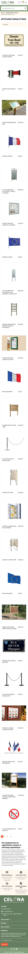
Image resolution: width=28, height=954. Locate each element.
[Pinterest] (14, 949)
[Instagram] (17, 949)
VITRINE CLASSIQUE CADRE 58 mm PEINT (7, 728)
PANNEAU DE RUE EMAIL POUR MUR (9, 661)
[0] (22, 2)
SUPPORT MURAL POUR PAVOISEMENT (8, 762)
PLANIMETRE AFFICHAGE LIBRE (9, 425)
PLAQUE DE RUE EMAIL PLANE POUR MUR (8, 55)
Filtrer (6, 24)
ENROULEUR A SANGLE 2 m (9, 89)
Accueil (3, 12)
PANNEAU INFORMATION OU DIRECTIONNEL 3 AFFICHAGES (9, 326)
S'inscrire (4, 944)
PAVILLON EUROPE (7, 593)
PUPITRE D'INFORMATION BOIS (9, 123)
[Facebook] (11, 949)
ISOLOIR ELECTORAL (8, 492)
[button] (25, 2)
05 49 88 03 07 (6, 909)
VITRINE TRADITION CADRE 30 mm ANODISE (8, 224)
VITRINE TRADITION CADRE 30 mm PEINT (8, 358)
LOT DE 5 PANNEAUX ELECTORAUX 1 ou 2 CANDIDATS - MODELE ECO (9, 292)
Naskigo (22, 952)
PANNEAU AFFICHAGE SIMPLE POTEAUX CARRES (9, 627)
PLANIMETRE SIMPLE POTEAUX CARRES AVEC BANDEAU (9, 796)
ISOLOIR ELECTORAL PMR (9, 559)
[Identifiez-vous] (19, 2)
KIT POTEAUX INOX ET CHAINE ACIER (8, 459)
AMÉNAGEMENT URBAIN (12, 12)
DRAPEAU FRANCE (7, 156)
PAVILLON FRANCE (7, 391)
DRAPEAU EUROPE (7, 257)
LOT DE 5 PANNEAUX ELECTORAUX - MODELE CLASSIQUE (8, 191)
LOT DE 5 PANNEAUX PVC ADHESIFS (9, 829)
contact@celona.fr (8, 911)
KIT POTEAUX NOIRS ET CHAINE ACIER (8, 695)
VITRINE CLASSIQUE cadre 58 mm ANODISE (9, 526)
